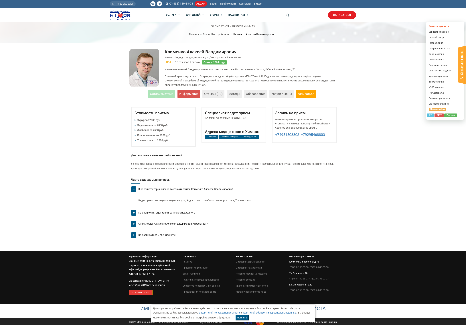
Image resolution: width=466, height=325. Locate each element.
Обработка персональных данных (201, 285)
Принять (242, 317)
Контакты (245, 3)
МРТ (439, 115)
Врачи (213, 3)
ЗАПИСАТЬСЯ (342, 14)
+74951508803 (287, 134)
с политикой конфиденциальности (219, 312)
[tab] (234, 190)
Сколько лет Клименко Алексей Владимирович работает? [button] (173, 223)
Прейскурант (228, 3)
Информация (188, 94)
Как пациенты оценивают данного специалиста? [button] (167, 212)
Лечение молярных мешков (251, 273)
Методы (234, 94)
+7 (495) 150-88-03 (181, 3)
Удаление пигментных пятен (252, 285)
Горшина (212, 137)
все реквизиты (156, 285)
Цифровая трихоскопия (249, 267)
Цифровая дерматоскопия (250, 261)
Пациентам (238, 14)
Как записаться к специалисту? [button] (157, 235)
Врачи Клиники (191, 273)
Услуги (173, 14)
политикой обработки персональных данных (269, 312)
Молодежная (250, 137)
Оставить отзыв (161, 94)
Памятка (187, 261)
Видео (258, 3)
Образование (255, 94)
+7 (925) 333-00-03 (319, 278)
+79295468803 (313, 134)
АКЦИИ (200, 3)
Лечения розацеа (245, 279)
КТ (430, 115)
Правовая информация (195, 267)
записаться (306, 94)
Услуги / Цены (281, 94)
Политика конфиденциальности (201, 279)
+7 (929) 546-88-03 (319, 267)
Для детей (195, 14)
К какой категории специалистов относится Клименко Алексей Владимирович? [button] (185, 189)
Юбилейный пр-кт (230, 137)
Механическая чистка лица (251, 291)
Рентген (451, 115)
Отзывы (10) (213, 94)
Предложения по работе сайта (199, 291)
